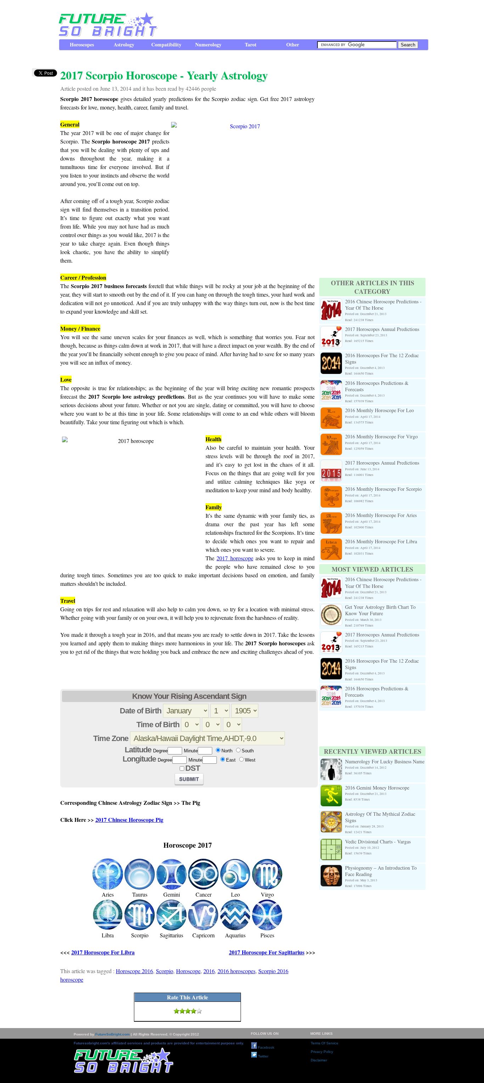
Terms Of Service (324, 1043)
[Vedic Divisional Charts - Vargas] (331, 842)
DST (192, 768)
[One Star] (176, 1011)
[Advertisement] (299, 19)
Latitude (138, 749)
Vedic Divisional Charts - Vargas (378, 841)
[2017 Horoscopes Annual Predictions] (331, 330)
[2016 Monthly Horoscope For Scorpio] (331, 490)
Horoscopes (82, 44)
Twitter (262, 1056)
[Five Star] (199, 1011)
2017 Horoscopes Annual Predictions (382, 329)
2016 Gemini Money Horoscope (377, 787)
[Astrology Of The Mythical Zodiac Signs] (331, 815)
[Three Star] (188, 1011)
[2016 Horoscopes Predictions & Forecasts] (331, 384)
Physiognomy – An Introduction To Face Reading (381, 870)
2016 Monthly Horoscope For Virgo (381, 436)
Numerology (208, 44)
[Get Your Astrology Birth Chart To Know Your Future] (331, 608)
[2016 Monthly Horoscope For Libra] (331, 542)
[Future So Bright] (107, 35)
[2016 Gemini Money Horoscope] (331, 788)
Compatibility (166, 44)
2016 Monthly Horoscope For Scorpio (383, 489)
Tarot (251, 44)
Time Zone (110, 738)
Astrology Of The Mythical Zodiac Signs (380, 817)
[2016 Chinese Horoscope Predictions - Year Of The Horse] (331, 302)
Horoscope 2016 (134, 971)
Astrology (124, 44)
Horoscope (188, 971)
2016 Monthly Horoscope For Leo (379, 410)
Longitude (139, 758)
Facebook (265, 1047)
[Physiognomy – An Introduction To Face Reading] (331, 868)
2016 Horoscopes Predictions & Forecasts (377, 386)
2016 (209, 971)
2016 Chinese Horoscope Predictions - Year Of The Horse (383, 304)
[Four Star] (193, 1011)
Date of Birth (140, 710)
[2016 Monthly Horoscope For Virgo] (331, 437)
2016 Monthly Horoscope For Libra (381, 541)
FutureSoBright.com (112, 1034)
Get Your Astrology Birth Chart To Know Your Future (380, 610)
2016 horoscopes (236, 971)
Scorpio (164, 971)
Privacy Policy (322, 1052)
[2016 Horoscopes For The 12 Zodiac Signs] (331, 356)
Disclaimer (319, 1060)
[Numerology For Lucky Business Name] (331, 762)
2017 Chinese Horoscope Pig (129, 819)
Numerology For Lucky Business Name (384, 761)
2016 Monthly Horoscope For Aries (381, 515)
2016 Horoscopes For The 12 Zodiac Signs (382, 358)
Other (292, 44)
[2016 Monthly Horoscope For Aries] (331, 516)
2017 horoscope (234, 558)
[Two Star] (182, 1011)
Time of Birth (157, 724)
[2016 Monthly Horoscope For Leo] (331, 411)
